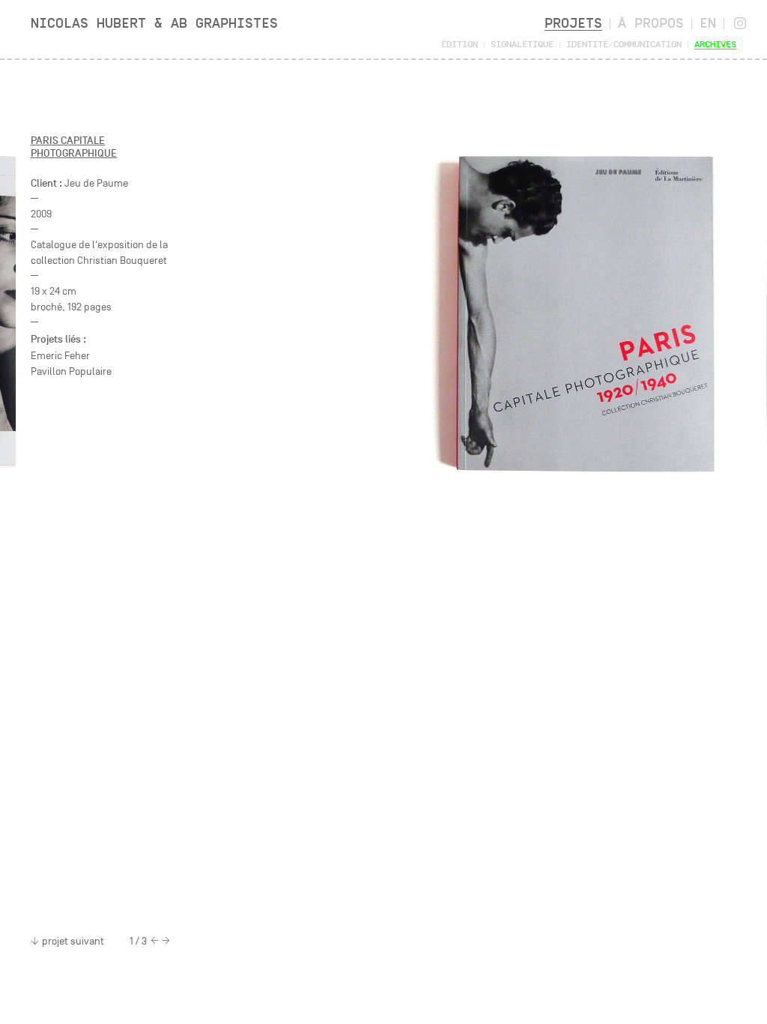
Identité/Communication (624, 44)
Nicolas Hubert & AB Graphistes (154, 23)
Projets (573, 23)
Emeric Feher (60, 355)
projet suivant (73, 941)
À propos (651, 23)
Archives (715, 44)
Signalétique (522, 44)
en (708, 23)
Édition (459, 44)
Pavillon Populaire (71, 371)
